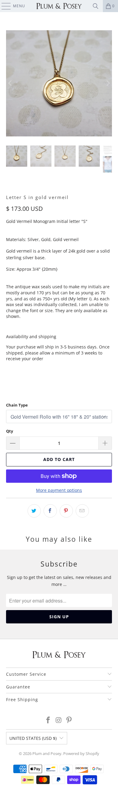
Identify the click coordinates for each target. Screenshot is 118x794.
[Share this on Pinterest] (66, 511)
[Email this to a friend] (82, 511)
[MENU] (3, 6)
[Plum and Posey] (59, 6)
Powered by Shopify (81, 753)
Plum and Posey (46, 753)
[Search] (95, 6)
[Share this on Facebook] (50, 511)
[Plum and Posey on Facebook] (48, 720)
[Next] (107, 83)
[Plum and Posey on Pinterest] (69, 720)
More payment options (59, 490)
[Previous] (10, 83)
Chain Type (17, 405)
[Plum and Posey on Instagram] (58, 720)
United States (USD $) (33, 738)
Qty (9, 431)
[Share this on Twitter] (34, 511)
